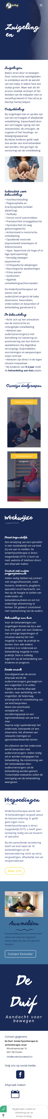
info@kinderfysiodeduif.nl (19, 1056)
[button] (3, 1109)
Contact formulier (20, 954)
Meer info (14, 871)
